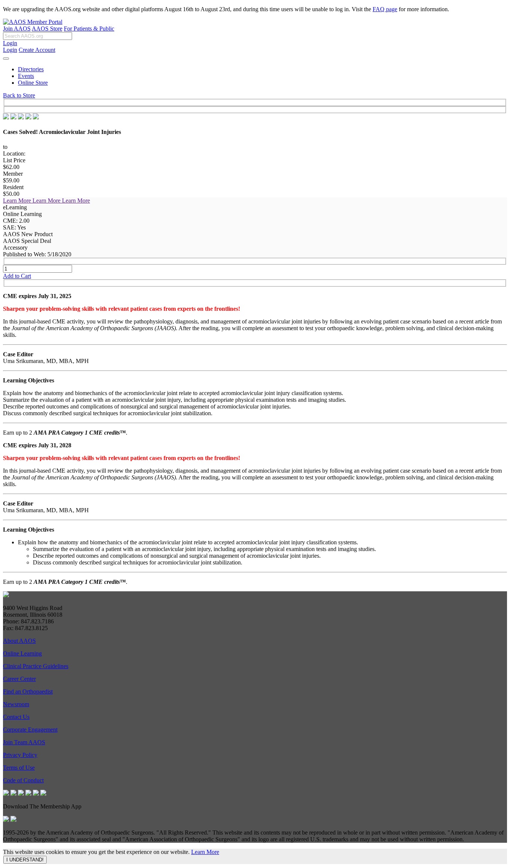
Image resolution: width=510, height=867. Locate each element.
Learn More (205, 852)
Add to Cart (17, 276)
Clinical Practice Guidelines (35, 666)
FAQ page (385, 9)
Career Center (19, 679)
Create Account (37, 50)
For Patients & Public (89, 28)
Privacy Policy (20, 755)
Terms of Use (19, 767)
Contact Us (16, 717)
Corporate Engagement (30, 729)
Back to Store (19, 95)
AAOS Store (47, 28)
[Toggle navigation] (6, 58)
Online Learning (22, 653)
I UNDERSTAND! (25, 860)
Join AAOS (17, 28)
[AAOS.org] (6, 595)
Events (26, 76)
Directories (31, 69)
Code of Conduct (23, 780)
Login (10, 43)
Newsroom (16, 704)
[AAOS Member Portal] (32, 22)
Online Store (33, 82)
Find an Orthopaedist (28, 691)
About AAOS (19, 641)
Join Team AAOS (24, 742)
